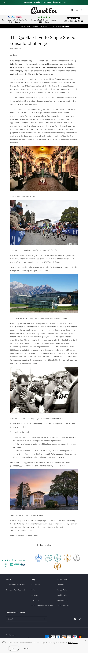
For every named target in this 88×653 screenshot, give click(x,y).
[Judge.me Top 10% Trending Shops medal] (57, 566)
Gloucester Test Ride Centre (16, 590)
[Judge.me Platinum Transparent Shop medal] (57, 558)
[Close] (86, 640)
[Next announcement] (83, 2)
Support (35, 595)
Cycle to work (37, 600)
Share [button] (15, 55)
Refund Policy (62, 600)
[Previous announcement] (4, 2)
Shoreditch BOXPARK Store (15, 585)
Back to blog (45, 545)
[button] (4, 10)
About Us (60, 585)
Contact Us (36, 585)
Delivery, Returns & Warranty (42, 605)
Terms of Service (63, 605)
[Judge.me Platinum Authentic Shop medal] (48, 558)
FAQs (33, 590)
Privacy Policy (62, 590)
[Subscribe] (44, 619)
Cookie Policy (62, 595)
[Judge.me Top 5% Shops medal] (76, 558)
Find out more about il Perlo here (24, 535)
